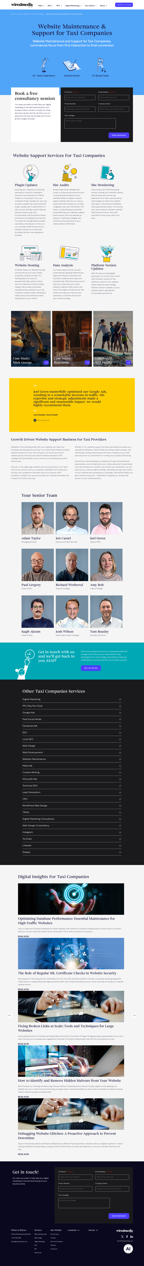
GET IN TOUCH (91, 668)
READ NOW (23, 936)
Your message (70, 115)
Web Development (40, 1234)
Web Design (38, 1238)
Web (40, 6)
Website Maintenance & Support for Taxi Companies (64, 14)
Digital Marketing (72, 6)
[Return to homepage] (22, 5)
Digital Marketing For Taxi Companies (30, 14)
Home (13, 14)
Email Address (106, 92)
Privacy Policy (54, 1234)
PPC (58, 6)
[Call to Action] (46, 362)
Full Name (72, 92)
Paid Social (37, 1252)
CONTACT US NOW (124, 5)
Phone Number (70, 104)
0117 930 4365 (16, 1238)
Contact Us (53, 1249)
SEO (49, 6)
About (102, 6)
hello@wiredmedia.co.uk (19, 1241)
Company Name (104, 104)
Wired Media (126, 1241)
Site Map (53, 1245)
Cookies (53, 1238)
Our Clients (89, 6)
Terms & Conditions (56, 1241)
